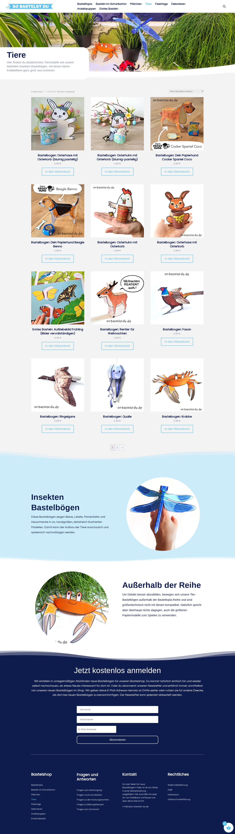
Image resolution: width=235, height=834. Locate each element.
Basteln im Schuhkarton (111, 4)
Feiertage (161, 4)
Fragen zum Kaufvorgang (89, 790)
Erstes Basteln (108, 9)
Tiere (148, 4)
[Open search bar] (224, 6)
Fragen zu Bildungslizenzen (90, 804)
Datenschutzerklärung (179, 799)
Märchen (136, 4)
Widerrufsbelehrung (178, 785)
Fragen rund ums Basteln (89, 795)
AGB (170, 790)
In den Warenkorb (57, 171)
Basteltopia (84, 4)
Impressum (173, 795)
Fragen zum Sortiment (88, 809)
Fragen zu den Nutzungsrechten (93, 800)
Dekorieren (178, 4)
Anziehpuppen (86, 9)
